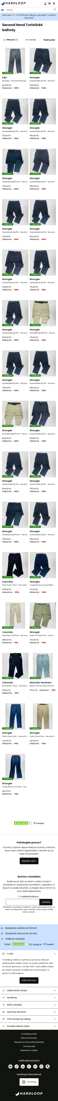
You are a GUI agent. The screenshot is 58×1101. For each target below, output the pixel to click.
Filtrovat (12, 40)
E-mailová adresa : (29, 897)
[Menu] (2, 10)
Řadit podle (49, 40)
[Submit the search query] (55, 10)
